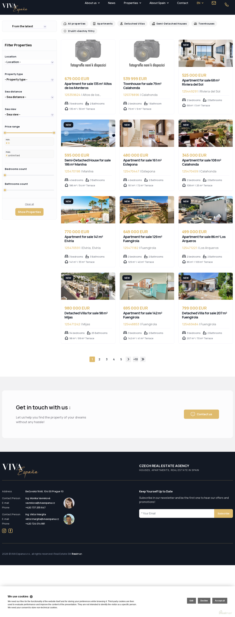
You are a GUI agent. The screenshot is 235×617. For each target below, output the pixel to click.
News (111, 3)
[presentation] (183, 53)
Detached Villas (131, 23)
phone (227, 5)
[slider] (4, 132)
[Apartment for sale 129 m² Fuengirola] (144, 209)
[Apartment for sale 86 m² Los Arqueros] (203, 209)
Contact (182, 3)
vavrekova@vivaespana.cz (40, 502)
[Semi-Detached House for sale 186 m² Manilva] (85, 133)
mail (214, 3)
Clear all (29, 204)
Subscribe (223, 513)
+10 (135, 359)
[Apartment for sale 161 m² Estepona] (144, 133)
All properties (76, 23)
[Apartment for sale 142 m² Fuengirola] (144, 286)
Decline (204, 600)
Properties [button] (131, 3)
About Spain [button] (157, 3)
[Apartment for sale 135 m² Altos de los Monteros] (88, 55)
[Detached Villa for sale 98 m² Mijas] (85, 286)
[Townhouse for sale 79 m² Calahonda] (147, 55)
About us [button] (91, 3)
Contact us (204, 414)
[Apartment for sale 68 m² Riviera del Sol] (203, 53)
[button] (29, 26)
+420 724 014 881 (35, 523)
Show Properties (29, 212)
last (143, 359)
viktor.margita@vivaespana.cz (42, 519)
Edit (191, 600)
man (77, 553)
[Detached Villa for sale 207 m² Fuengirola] (203, 286)
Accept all (220, 600)
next (128, 359)
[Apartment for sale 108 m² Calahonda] (203, 133)
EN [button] (198, 3)
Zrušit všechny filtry (80, 31)
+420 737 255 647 (35, 507)
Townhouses (201, 23)
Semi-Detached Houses (167, 23)
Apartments (103, 23)
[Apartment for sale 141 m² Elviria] (85, 209)
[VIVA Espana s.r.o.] (15, 8)
